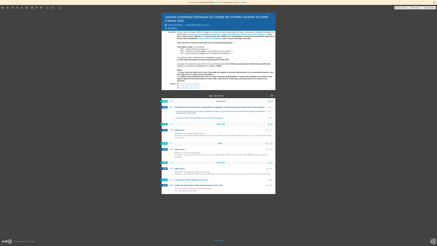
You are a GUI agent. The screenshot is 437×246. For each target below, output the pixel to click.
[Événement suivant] (21, 8)
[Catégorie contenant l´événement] (17, 8)
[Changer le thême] (53, 8)
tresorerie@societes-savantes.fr (189, 84)
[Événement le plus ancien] (8, 8)
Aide (215, 240)
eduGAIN (217, 2)
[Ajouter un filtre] (36, 8)
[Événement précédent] (12, 8)
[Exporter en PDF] (47, 8)
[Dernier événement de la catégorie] (26, 8)
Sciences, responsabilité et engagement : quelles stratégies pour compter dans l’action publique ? (228, 34)
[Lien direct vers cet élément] (227, 95)
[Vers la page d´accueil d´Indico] (2, 8)
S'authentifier (430, 8)
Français (416, 8)
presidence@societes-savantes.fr (190, 86)
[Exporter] (42, 8)
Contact (221, 240)
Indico (27, 241)
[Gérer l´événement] (59, 8)
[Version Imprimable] (32, 8)
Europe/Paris (402, 8)
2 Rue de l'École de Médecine (210, 38)
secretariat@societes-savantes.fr (189, 88)
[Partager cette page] (433, 241)
